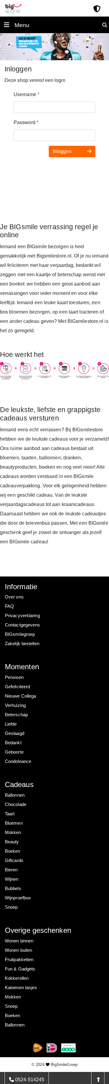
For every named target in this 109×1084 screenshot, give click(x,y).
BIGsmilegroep (20, 634)
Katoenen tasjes (21, 987)
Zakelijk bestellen (22, 643)
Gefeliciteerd (17, 686)
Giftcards (14, 860)
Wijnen (11, 879)
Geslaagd (14, 733)
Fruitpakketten (19, 959)
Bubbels (13, 888)
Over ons (14, 596)
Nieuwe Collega (20, 695)
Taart (10, 813)
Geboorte (14, 751)
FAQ (9, 606)
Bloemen (14, 823)
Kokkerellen (16, 978)
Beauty (12, 841)
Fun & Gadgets (20, 968)
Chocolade (15, 804)
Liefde (11, 723)
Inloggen (63, 151)
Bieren (11, 869)
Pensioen (14, 677)
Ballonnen (15, 795)
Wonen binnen (19, 940)
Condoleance (18, 761)
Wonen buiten (18, 950)
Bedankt (13, 742)
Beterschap (16, 714)
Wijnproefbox (18, 897)
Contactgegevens (22, 624)
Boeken (12, 851)
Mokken (13, 832)
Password (26, 122)
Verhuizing (15, 705)
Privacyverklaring (22, 615)
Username (26, 94)
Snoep (11, 907)
